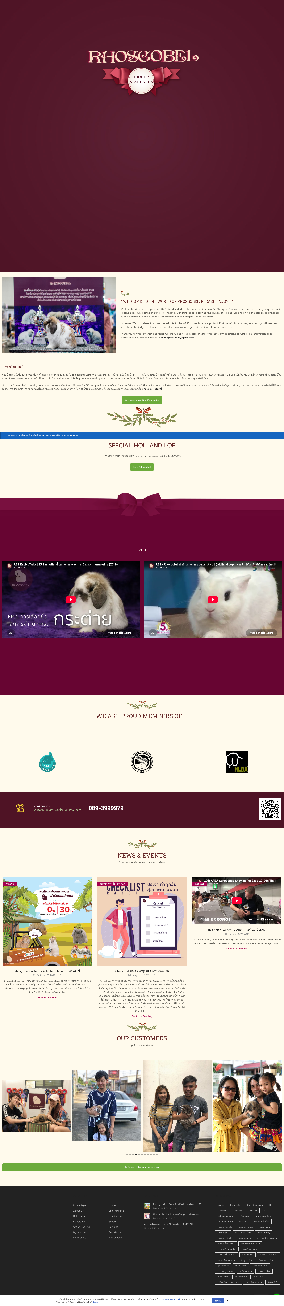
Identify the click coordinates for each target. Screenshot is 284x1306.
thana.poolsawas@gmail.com (177, 337)
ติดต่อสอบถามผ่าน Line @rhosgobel (142, 400)
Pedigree (245, 1216)
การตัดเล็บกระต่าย (226, 1243)
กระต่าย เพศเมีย (225, 1238)
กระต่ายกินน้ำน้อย (261, 1221)
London (113, 1205)
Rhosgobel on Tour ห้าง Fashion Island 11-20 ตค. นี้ (47, 971)
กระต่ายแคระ (245, 1238)
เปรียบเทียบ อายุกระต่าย (228, 1282)
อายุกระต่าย (223, 1276)
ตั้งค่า (95, 1302)
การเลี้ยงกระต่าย (250, 1249)
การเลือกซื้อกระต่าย (227, 1254)
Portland (113, 1226)
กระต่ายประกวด (246, 1227)
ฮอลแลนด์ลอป (241, 1276)
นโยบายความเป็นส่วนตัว (170, 1299)
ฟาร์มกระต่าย (245, 1271)
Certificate (235, 1205)
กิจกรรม (9, 884)
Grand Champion (254, 1205)
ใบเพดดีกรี (272, 1282)
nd (264, 1210)
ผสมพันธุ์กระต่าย (225, 1271)
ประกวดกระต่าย (260, 1265)
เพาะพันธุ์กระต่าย (254, 1282)
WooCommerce (60, 435)
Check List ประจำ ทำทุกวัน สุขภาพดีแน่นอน (142, 971)
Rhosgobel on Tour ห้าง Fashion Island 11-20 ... (178, 1204)
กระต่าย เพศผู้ (264, 1232)
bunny (221, 1205)
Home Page (79, 1205)
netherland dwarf (226, 1216)
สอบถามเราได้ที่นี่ (153, 389)
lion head (239, 1210)
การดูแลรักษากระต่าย (267, 1238)
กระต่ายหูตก (223, 1232)
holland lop (223, 1210)
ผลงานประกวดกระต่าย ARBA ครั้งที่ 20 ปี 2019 (236, 930)
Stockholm (115, 1232)
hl (270, 1205)
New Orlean (115, 1216)
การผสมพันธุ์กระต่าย (250, 1243)
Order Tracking (81, 1226)
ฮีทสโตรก (258, 1276)
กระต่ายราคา (265, 1227)
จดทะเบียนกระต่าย (226, 1260)
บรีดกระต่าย (240, 1265)
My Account (80, 1232)
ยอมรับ (218, 1300)
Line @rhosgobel (142, 467)
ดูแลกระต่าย (223, 1265)
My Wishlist (79, 1237)
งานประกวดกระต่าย (268, 1254)
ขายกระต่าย (247, 1254)
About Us (78, 1210)
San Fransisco (116, 1210)
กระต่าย (242, 1221)
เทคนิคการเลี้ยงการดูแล (112, 884)
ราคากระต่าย (264, 1271)
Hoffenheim (115, 1237)
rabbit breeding (263, 1216)
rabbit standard (225, 1221)
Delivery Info (80, 1216)
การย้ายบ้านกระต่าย (227, 1249)
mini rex (253, 1210)
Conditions (79, 1221)
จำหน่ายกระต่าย (265, 1260)
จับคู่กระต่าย (246, 1260)
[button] (127, 1154)
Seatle (112, 1221)
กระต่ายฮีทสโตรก (243, 1232)
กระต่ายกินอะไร (225, 1227)
